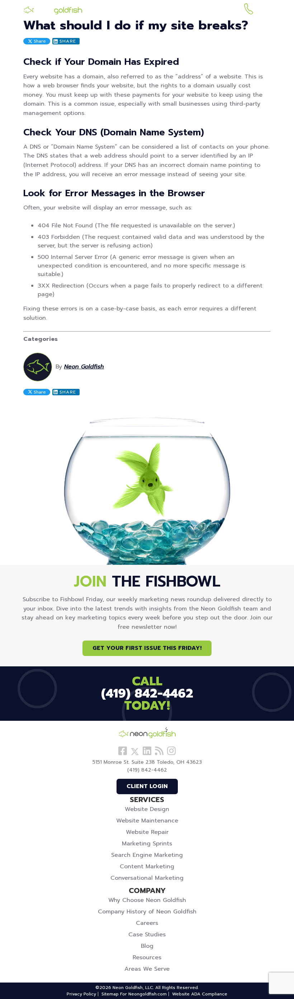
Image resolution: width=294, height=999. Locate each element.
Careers (147, 923)
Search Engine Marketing (147, 855)
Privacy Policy (81, 994)
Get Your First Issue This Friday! (147, 648)
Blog (147, 946)
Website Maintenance (147, 820)
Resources (147, 957)
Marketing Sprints (147, 843)
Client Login (147, 786)
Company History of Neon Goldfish (147, 911)
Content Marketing (147, 866)
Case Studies (147, 934)
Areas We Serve (147, 969)
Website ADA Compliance (199, 994)
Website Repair (147, 832)
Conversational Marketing (147, 878)
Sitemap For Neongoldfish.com (134, 994)
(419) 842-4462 (248, 10)
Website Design (147, 809)
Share (39, 41)
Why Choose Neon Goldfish (147, 900)
